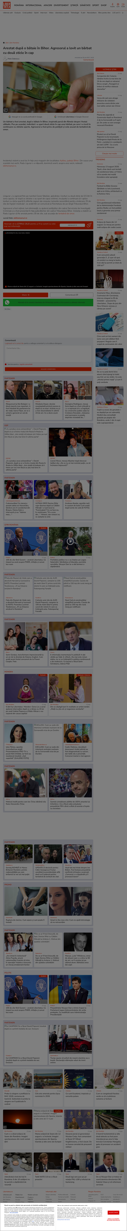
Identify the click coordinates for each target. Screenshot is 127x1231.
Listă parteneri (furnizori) (63, 1219)
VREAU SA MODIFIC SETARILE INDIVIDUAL (113, 1219)
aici (33, 1221)
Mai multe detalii (14, 1212)
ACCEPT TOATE (113, 1212)
